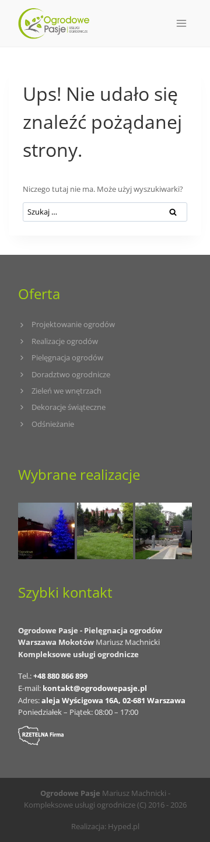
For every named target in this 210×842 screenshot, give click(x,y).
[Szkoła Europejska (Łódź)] (105, 531)
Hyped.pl (123, 826)
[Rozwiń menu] (181, 23)
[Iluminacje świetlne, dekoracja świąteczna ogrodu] (46, 531)
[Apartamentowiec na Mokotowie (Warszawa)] (163, 531)
